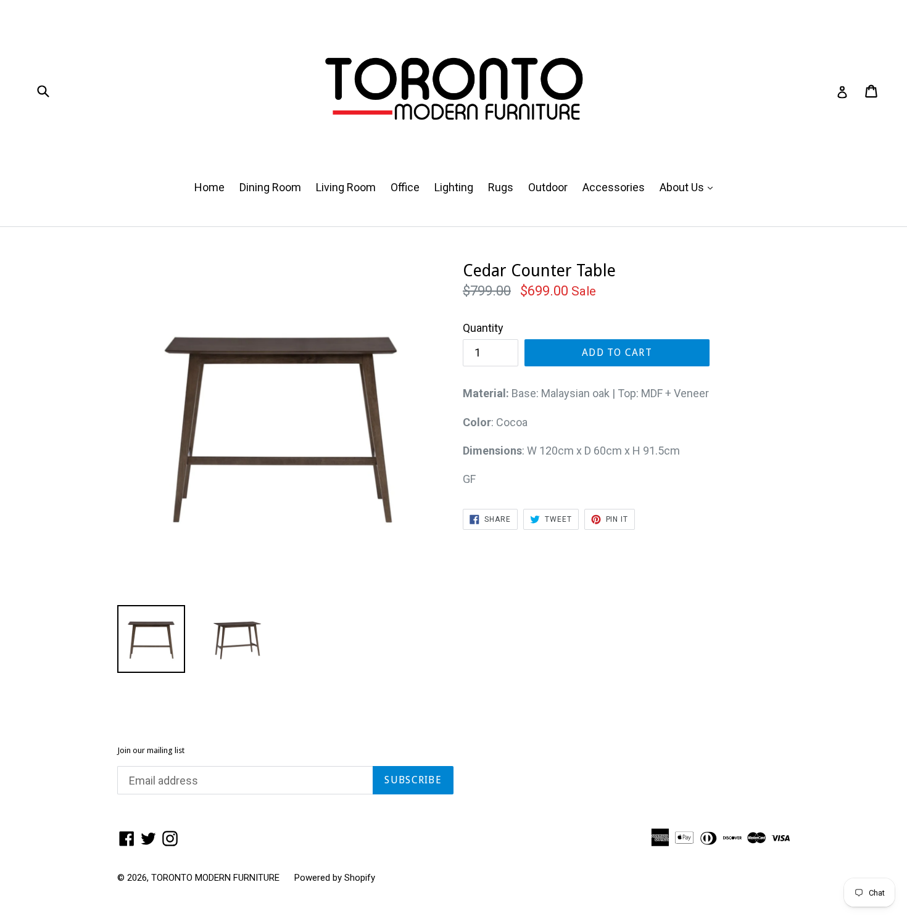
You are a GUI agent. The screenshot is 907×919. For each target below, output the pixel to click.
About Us (689, 187)
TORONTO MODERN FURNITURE (215, 877)
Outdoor (548, 187)
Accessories (613, 187)
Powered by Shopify (334, 877)
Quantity (483, 327)
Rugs (500, 187)
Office (405, 187)
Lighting (453, 187)
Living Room (346, 187)
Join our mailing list (150, 750)
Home (209, 187)
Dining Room (270, 187)
